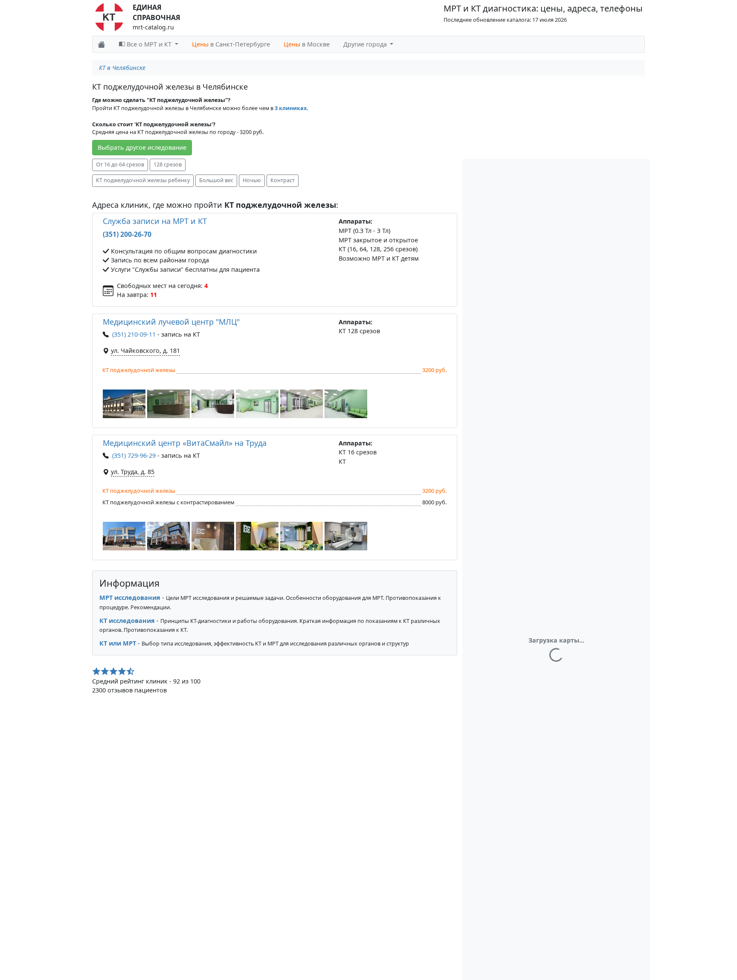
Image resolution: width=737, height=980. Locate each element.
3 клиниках (291, 108)
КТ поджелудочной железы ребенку (143, 180)
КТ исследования (127, 620)
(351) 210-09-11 (134, 334)
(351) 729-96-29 (134, 455)
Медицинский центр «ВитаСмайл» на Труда (185, 443)
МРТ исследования (129, 597)
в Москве (307, 44)
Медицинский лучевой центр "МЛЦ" (171, 322)
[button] (124, 404)
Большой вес (216, 180)
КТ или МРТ (117, 643)
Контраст (282, 180)
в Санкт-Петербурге (231, 44)
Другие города (366, 44)
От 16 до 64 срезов (120, 164)
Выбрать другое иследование (142, 147)
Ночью (252, 180)
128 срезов (168, 164)
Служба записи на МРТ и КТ (155, 221)
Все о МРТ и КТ (149, 44)
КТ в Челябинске (122, 68)
